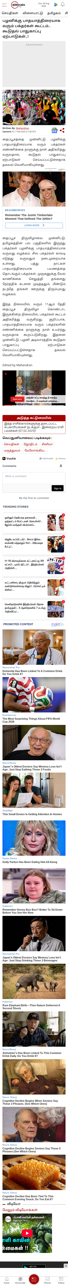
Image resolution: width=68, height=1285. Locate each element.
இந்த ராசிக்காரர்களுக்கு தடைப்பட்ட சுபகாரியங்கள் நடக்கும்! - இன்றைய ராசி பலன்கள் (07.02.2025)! (34, 427)
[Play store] (56, 4)
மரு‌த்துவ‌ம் (12, 450)
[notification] (62, 4)
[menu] (5, 5)
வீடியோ (14, 1204)
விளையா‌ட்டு (33, 13)
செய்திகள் (10, 13)
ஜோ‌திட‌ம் (30, 444)
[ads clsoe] (66, 1266)
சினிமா (47, 444)
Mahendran (22, 128)
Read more (17, 399)
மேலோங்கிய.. (35, 450)
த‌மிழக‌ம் (54, 13)
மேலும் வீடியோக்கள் (20, 1210)
